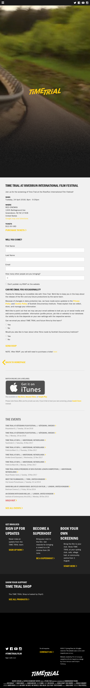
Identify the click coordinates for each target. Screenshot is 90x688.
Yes (9, 324)
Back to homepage (15, 362)
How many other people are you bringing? (22, 274)
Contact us (46, 651)
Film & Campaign (77, 657)
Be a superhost (44, 558)
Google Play (42, 396)
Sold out (10, 500)
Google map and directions (16, 218)
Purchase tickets (15, 230)
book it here (76, 401)
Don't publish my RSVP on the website (24, 284)
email (14, 658)
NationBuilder (68, 659)
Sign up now (15, 549)
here (55, 351)
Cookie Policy (21, 303)
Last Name (10, 255)
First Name (10, 246)
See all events (13, 508)
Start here (69, 566)
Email (7, 264)
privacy (71, 653)
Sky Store (21, 396)
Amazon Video (31, 396)
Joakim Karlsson (67, 661)
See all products (18, 599)
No (9, 328)
